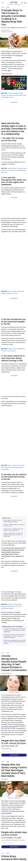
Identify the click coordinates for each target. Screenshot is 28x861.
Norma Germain (5, 30)
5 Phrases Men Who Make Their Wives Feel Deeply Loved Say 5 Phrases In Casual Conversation (14, 636)
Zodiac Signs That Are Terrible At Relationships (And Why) (13, 520)
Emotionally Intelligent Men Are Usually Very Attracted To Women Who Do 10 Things (15, 642)
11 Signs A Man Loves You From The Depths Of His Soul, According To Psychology (13, 535)
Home (2, 7)
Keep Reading (14, 755)
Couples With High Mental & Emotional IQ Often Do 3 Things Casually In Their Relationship (14, 630)
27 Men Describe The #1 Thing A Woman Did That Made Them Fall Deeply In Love (14, 95)
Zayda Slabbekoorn (6, 673)
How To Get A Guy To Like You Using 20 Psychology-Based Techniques (13, 467)
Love (8, 7)
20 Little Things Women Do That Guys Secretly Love (14, 525)
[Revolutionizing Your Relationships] (14, 2)
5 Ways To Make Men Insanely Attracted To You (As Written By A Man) (11, 606)
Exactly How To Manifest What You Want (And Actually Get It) (13, 529)
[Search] (22, 2)
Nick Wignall (4, 779)
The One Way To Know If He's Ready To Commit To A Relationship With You (14, 170)
